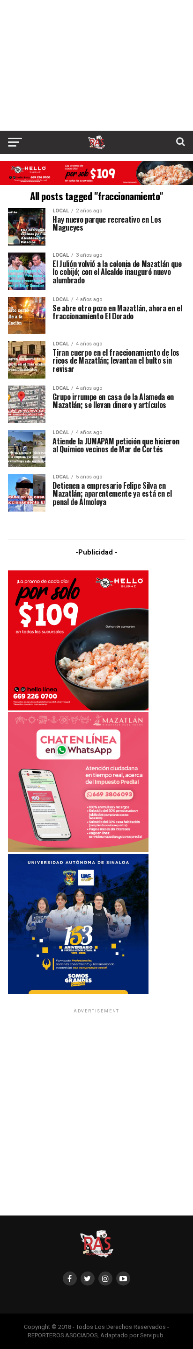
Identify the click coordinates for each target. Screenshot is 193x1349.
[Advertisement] (96, 65)
